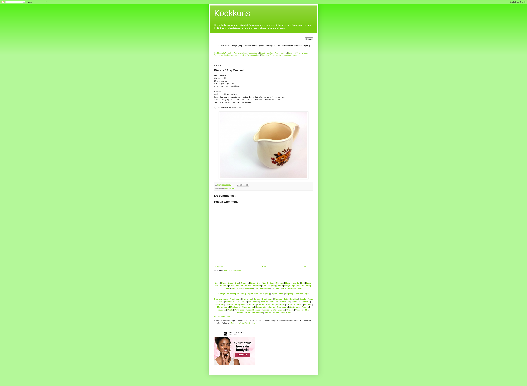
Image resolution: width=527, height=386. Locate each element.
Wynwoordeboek (253, 55)
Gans (272, 283)
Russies (265, 310)
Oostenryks (294, 307)
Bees (217, 283)
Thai (307, 310)
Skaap (308, 285)
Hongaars (229, 302)
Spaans (281, 310)
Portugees (239, 310)
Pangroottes (218, 55)
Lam (264, 285)
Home (264, 267)
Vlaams (267, 312)
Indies (244, 302)
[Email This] (238, 185)
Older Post (308, 267)
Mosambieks (248, 307)
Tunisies (239, 312)
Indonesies (253, 302)
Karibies (229, 304)
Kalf (216, 285)
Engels (302, 299)
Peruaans (221, 310)
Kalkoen (224, 285)
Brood (230, 283)
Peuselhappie (233, 294)
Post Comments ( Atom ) (233, 271)
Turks (247, 312)
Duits (286, 299)
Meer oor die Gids (237, 323)
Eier (226, 188)
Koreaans (251, 304)
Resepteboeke (253, 53)
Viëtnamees (257, 312)
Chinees (278, 299)
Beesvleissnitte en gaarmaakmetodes (284, 55)
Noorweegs (282, 307)
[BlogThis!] (241, 185)
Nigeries (271, 307)
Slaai (227, 288)
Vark (256, 288)
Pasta (280, 285)
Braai (223, 283)
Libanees (280, 304)
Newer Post (219, 267)
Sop (233, 288)
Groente (280, 283)
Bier (237, 283)
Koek (231, 285)
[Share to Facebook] (247, 185)
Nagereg (232, 188)
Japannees (285, 302)
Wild (300, 288)
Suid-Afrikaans (221, 299)
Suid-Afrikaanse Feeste (223, 317)
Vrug (284, 288)
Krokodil (257, 285)
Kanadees (219, 304)
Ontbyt (221, 294)
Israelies (264, 302)
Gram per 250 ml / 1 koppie (298, 53)
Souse (240, 288)
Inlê (303, 283)
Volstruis (292, 288)
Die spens (265, 55)
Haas (287, 283)
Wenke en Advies (240, 53)
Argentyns (247, 299)
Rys (293, 285)
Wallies (276, 312)
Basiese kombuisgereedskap (235, 55)
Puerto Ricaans (253, 310)
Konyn (248, 285)
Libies (289, 304)
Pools (230, 310)
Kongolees (240, 304)
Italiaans (274, 302)
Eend (252, 283)
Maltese (308, 304)
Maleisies (298, 304)
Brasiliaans (267, 299)
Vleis (278, 288)
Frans (310, 299)
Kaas (308, 283)
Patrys (287, 285)
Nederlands (260, 307)
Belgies (256, 299)
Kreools (260, 304)
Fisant (265, 283)
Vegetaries (265, 288)
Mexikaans (235, 307)
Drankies (244, 283)
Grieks (221, 302)
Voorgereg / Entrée (249, 294)
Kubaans (270, 304)
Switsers (299, 310)
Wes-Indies (286, 312)
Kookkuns (232, 13)
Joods (294, 302)
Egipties (294, 299)
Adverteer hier (250, 323)
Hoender (296, 283)
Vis (272, 288)
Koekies (239, 285)
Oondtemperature (266, 53)
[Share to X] (244, 185)
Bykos (274, 294)
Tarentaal (248, 288)
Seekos (300, 285)
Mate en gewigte (280, 53)
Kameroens (304, 302)
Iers (237, 302)
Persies (305, 307)
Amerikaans (235, 299)
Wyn (307, 294)
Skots (273, 310)
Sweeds (290, 310)
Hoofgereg (265, 294)
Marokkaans (223, 307)
